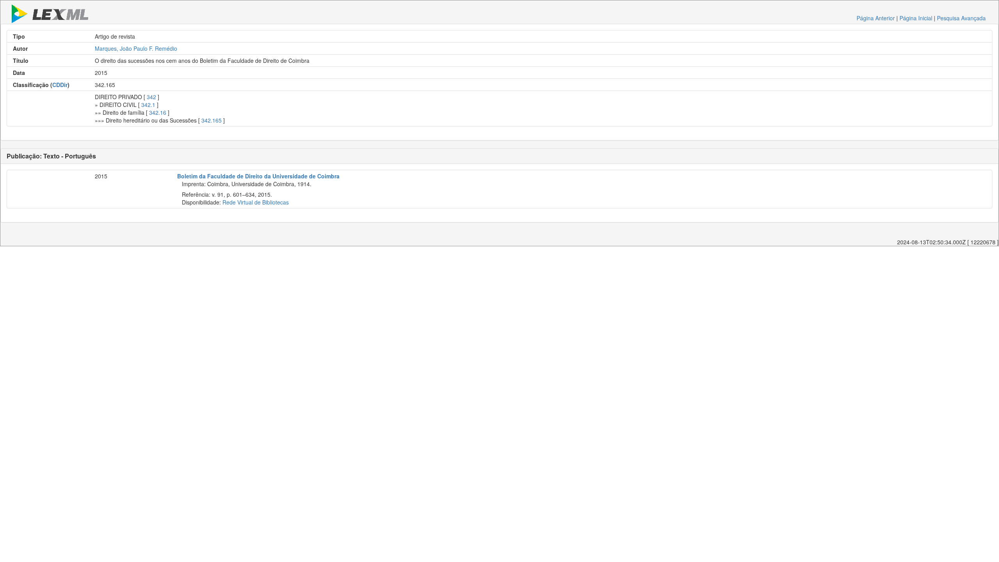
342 (151, 97)
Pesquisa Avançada (961, 18)
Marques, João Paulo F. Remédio (136, 48)
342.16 (157, 112)
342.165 (211, 120)
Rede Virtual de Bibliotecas (255, 202)
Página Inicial (915, 18)
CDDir (60, 85)
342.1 (148, 104)
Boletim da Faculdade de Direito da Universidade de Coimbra (258, 176)
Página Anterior (876, 18)
